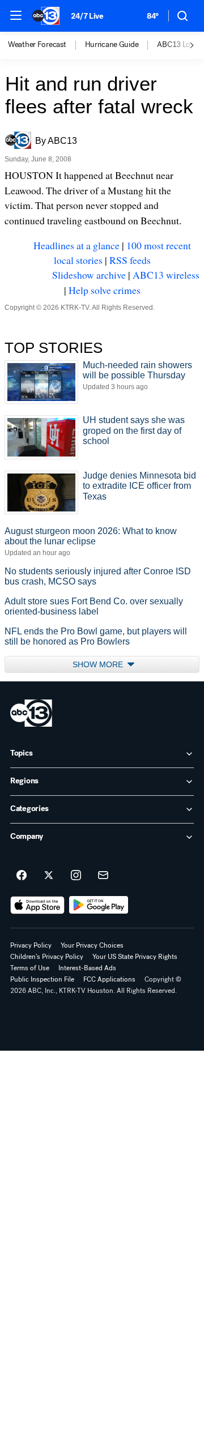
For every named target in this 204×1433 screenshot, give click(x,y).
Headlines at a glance (76, 245)
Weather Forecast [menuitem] (37, 45)
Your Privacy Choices (92, 945)
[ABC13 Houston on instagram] (76, 875)
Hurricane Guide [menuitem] (112, 45)
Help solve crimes (105, 290)
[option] (46, 45)
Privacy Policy (31, 945)
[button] (16, 15)
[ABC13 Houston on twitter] (48, 875)
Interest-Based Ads (87, 968)
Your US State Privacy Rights (134, 956)
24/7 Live (87, 16)
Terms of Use (29, 968)
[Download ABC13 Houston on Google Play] (99, 905)
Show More (99, 664)
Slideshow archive (89, 275)
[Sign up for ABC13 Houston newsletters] (103, 875)
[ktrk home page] (31, 713)
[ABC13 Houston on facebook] (21, 875)
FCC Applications (109, 979)
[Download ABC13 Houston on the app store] (37, 905)
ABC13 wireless (166, 275)
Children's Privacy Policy (46, 956)
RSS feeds (130, 260)
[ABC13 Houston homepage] (46, 16)
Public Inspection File (42, 979)
